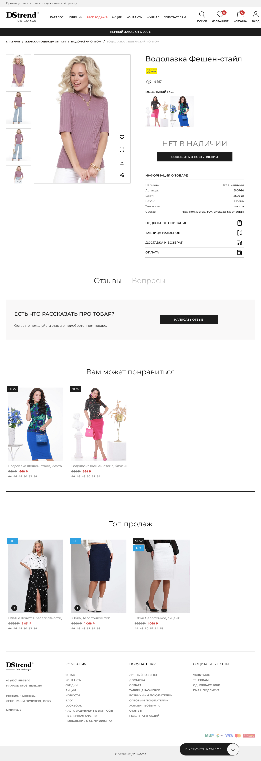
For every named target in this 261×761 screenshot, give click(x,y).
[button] (19, 57)
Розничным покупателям (151, 695)
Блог (69, 700)
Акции (117, 17)
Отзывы (135, 710)
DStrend (124, 754)
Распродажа (97, 17)
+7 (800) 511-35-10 (18, 680)
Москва (12, 710)
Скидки (71, 685)
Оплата (135, 685)
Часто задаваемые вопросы (89, 710)
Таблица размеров (144, 690)
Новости (72, 695)
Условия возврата (144, 705)
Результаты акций (144, 715)
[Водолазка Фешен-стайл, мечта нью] (182, 111)
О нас (70, 675)
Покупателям (143, 664)
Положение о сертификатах (89, 720)
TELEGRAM (201, 680)
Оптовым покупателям (148, 700)
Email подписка (206, 690)
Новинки (75, 17)
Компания (76, 664)
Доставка (137, 680)
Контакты (134, 17)
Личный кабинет (143, 675)
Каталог (56, 17)
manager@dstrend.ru (24, 685)
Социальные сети (211, 664)
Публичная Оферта (81, 715)
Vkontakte (201, 675)
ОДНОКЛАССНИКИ (206, 685)
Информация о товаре (166, 175)
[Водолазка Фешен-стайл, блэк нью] (156, 111)
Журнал (153, 17)
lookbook (73, 705)
